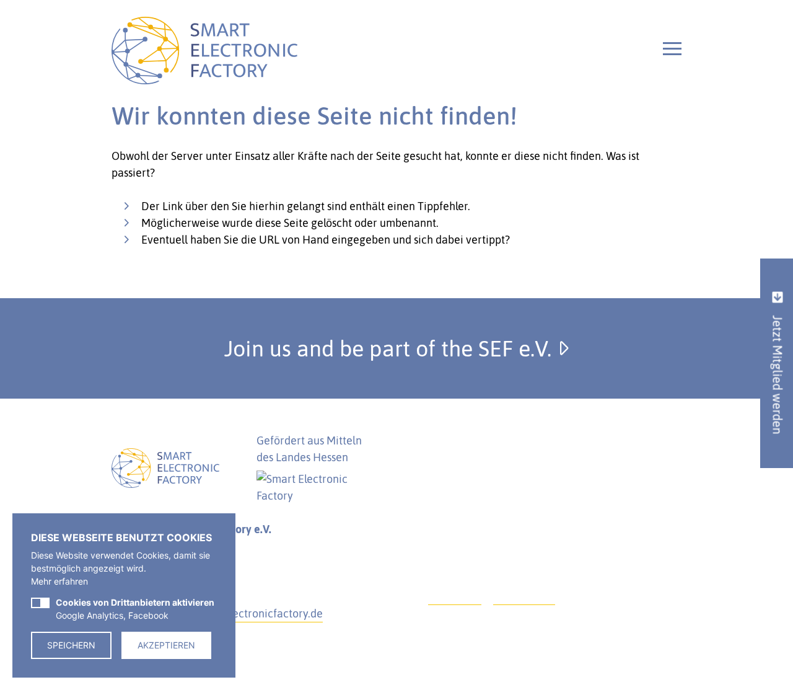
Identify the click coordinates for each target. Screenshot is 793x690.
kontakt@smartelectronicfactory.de (235, 613)
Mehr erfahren (59, 581)
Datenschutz (524, 596)
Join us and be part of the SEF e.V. (390, 348)
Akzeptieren (166, 645)
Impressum (454, 596)
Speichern (71, 645)
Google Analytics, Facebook (135, 609)
